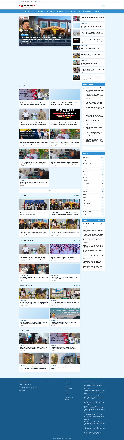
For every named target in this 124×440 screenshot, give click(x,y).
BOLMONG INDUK (87, 163)
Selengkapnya (101, 220)
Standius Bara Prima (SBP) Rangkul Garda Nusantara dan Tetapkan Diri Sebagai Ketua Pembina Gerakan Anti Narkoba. (91, 55)
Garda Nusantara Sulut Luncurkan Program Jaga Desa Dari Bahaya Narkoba (92, 70)
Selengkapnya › (76, 85)
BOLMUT (67, 390)
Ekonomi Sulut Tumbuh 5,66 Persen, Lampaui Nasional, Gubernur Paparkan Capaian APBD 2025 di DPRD (33, 323)
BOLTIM (85, 166)
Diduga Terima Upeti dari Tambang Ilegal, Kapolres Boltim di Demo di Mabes (64, 278)
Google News (22, 390)
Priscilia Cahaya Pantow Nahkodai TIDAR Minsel (94, 128)
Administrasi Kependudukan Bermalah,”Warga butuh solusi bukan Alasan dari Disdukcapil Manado (92, 25)
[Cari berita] (103, 6)
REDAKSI (97, 11)
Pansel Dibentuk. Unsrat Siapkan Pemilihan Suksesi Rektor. (63, 367)
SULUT (84, 214)
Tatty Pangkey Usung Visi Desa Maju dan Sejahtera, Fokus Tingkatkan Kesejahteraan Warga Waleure (63, 258)
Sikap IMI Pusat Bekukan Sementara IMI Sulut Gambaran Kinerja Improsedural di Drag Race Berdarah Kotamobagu (65, 143)
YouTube (35, 387)
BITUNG (85, 160)
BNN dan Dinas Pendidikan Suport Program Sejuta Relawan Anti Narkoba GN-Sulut (32, 213)
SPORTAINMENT (87, 211)
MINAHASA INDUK (87, 194)
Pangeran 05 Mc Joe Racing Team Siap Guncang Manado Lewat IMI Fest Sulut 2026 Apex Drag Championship (92, 40)
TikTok (30, 387)
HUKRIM (85, 180)
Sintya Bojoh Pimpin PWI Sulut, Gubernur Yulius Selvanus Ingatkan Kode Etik (34, 278)
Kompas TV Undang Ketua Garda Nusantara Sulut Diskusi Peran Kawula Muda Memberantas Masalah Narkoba (34, 348)
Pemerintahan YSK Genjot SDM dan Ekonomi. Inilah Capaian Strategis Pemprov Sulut (63, 323)
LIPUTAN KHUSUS (75, 11)
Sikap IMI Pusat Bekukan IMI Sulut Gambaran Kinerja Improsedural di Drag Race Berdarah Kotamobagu (33, 163)
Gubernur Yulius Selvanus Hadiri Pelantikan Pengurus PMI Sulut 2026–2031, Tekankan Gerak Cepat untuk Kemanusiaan (92, 33)
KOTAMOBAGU (86, 186)
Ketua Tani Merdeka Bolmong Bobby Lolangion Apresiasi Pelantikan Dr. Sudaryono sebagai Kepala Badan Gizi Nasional (94, 140)
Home (21, 11)
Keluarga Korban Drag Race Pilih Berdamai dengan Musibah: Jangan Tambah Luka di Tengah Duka (92, 77)
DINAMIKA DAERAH (39, 11)
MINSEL (85, 197)
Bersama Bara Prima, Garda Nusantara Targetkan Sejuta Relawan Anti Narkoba (65, 233)
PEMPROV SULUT (50, 11)
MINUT (84, 200)
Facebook (21, 387)
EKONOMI (85, 171)
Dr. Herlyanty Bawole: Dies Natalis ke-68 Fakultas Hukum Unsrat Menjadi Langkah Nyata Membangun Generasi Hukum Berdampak (92, 18)
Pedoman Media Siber (87, 11)
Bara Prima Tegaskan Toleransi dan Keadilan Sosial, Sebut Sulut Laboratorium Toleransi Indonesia (93, 256)
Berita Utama (86, 157)
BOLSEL (66, 392)
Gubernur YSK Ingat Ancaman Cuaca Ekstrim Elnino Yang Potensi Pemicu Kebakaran (91, 62)
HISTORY (85, 174)
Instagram (26, 387)
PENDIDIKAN (60, 11)
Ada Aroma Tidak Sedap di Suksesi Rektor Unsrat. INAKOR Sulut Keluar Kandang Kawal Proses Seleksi (33, 367)
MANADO (85, 191)
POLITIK (67, 11)
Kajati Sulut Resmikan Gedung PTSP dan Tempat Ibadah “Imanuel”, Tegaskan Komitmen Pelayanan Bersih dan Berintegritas (64, 213)
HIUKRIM (85, 177)
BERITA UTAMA (28, 11)
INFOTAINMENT (87, 183)
